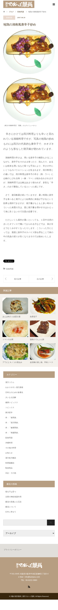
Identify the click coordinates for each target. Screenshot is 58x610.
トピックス (9, 407)
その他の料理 (10, 448)
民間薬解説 (9, 463)
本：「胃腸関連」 (12, 433)
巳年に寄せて (10, 512)
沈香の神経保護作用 (13, 497)
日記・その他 (10, 473)
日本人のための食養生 (14, 392)
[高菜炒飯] (42, 279)
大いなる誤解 (10, 397)
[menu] (53, 4)
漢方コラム (9, 382)
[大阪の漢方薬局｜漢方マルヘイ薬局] (18, 4)
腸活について (10, 507)
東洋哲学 (8, 413)
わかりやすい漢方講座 (14, 387)
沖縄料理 (8, 443)
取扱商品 (8, 468)
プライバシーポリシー (13, 550)
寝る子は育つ (10, 492)
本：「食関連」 (11, 418)
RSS (29, 586)
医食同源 (9, 17)
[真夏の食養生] (16, 279)
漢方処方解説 (10, 458)
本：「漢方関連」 (12, 423)
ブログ (11, 12)
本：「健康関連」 (12, 428)
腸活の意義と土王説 (13, 502)
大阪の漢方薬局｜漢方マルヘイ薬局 (22, 596)
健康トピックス (11, 402)
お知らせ (8, 453)
